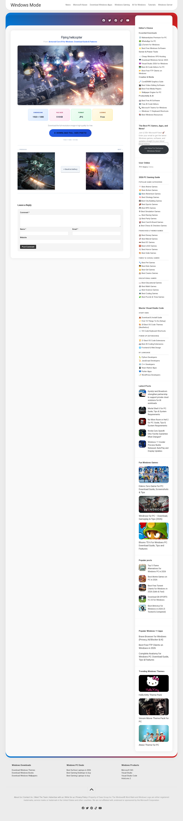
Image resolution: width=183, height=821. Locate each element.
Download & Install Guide (152, 317)
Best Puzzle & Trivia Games (153, 297)
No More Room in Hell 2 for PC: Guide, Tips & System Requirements (158, 422)
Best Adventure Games (151, 194)
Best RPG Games (149, 208)
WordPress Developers (151, 375)
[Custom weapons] (36, 188)
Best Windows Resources (152, 115)
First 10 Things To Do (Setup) (154, 321)
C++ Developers (148, 364)
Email (75, 229)
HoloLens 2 (126, 778)
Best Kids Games (149, 266)
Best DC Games (148, 242)
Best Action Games (150, 190)
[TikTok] (121, 20)
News (68, 5)
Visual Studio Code (129, 776)
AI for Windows (139, 5)
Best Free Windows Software (154, 48)
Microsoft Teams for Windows (154, 108)
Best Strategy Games (150, 197)
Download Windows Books (23, 773)
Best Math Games (149, 286)
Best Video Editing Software (153, 85)
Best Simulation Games (150, 211)
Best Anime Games (149, 187)
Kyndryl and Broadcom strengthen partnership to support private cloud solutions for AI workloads (158, 397)
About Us (18, 797)
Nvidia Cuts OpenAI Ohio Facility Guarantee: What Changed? (158, 434)
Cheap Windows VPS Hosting (154, 56)
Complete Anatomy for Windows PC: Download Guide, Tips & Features (154, 656)
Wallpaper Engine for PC (151, 92)
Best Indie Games (149, 253)
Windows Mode (26, 5)
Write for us (70, 797)
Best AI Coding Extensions (152, 344)
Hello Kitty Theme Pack (150, 695)
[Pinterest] (115, 20)
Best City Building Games (151, 201)
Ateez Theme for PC (149, 745)
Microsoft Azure (80, 5)
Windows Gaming (122, 5)
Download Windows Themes (23, 770)
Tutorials (152, 5)
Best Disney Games (150, 235)
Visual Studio (127, 773)
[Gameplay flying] (104, 188)
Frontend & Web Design (151, 348)
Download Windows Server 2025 (155, 60)
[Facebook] (103, 20)
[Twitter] (109, 20)
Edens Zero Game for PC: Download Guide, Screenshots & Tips (153, 489)
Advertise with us (56, 797)
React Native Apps (149, 368)
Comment (25, 212)
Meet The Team (41, 797)
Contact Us (28, 797)
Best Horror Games (150, 249)
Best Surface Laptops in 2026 (79, 770)
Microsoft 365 (127, 770)
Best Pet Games (148, 263)
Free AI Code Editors (150, 104)
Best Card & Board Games (152, 222)
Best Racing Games (150, 215)
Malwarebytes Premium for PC (154, 37)
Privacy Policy (81, 797)
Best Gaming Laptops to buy (78, 776)
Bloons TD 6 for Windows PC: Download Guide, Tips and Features (153, 545)
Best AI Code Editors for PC (153, 67)
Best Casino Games (150, 273)
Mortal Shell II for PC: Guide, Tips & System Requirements (157, 411)
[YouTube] (127, 20)
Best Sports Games (150, 204)
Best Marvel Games (150, 239)
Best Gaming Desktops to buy (79, 773)
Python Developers (149, 357)
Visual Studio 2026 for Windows (155, 63)
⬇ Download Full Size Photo (70, 133)
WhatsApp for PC (149, 41)
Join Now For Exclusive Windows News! (153, 149)
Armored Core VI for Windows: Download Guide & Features (73, 42)
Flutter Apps (147, 371)
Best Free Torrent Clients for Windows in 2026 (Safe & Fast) (157, 589)
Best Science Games (150, 290)
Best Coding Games (150, 293)
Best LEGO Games (149, 246)
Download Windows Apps (101, 5)
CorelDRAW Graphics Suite (152, 82)
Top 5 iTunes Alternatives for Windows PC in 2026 (157, 568)
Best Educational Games (152, 283)
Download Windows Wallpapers (24, 776)
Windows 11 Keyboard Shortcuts (155, 111)
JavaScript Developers (151, 361)
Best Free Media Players (151, 89)
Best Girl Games (148, 270)
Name (23, 229)
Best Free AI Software (151, 100)
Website (23, 237)
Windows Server (165, 5)
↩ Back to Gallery (70, 169)
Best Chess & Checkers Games (154, 226)
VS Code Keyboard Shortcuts (154, 331)
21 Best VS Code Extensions (153, 340)
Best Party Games (149, 218)
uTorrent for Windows (151, 45)
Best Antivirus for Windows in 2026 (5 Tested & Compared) (157, 609)
